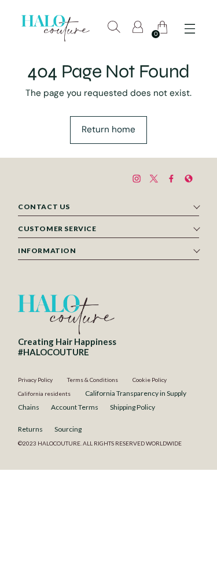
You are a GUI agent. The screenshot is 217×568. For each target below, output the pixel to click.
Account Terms (74, 407)
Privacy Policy (35, 379)
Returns (30, 429)
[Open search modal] (115, 28)
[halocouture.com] (55, 28)
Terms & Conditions (92, 379)
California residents (44, 393)
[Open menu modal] (189, 28)
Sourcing (68, 429)
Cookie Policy (150, 379)
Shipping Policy (132, 407)
